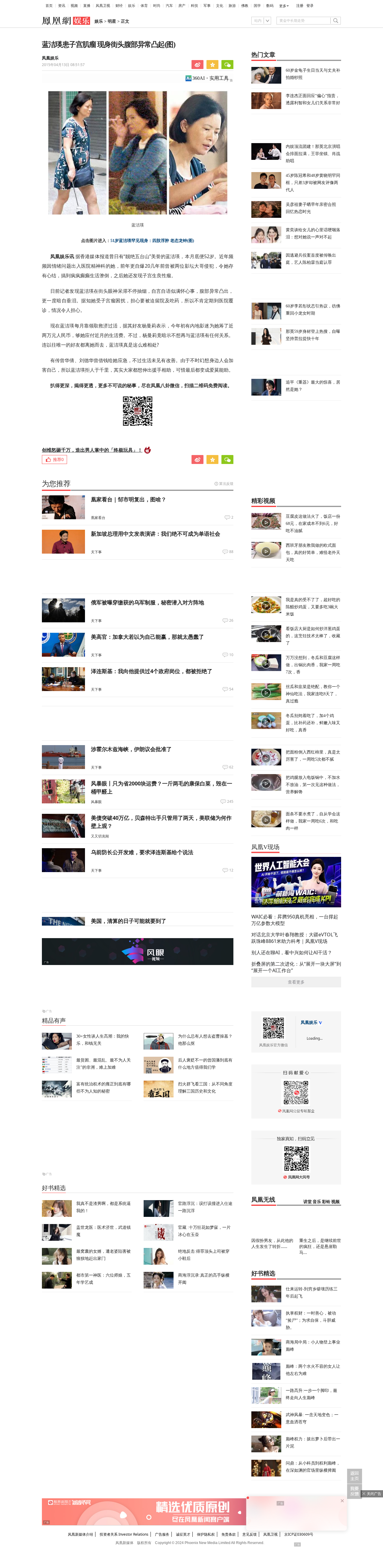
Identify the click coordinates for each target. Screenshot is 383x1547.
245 (230, 801)
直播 (86, 6)
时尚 (156, 6)
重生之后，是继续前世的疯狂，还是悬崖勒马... (320, 1246)
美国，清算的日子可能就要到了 (128, 920)
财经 (119, 6)
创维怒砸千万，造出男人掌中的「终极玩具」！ (92, 450)
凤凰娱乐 (50, 58)
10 (231, 655)
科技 (194, 6)
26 (231, 620)
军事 (207, 6)
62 (231, 767)
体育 (144, 6)
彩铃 (326, 1202)
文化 (219, 6)
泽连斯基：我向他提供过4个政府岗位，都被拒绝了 (151, 671)
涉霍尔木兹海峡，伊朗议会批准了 (131, 749)
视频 (74, 6)
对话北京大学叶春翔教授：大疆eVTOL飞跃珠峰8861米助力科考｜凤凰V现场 (294, 937)
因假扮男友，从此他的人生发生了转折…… (272, 1243)
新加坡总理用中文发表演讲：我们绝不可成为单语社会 (155, 533)
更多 (282, 6)
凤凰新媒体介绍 (80, 1534)
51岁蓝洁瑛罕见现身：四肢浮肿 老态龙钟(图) (152, 240)
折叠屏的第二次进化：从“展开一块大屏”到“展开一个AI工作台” (296, 967)
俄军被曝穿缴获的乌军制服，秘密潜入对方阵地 (147, 602)
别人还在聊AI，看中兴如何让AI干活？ (291, 952)
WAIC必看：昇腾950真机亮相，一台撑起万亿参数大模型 (294, 919)
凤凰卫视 (103, 6)
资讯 (61, 6)
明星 (112, 21)
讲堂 (307, 1202)
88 (231, 551)
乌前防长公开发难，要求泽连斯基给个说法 (142, 852)
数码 (269, 6)
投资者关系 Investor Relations (124, 1534)
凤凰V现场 (265, 847)
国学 (257, 6)
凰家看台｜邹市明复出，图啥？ (128, 499)
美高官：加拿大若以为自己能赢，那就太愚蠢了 (147, 636)
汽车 (169, 6)
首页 (49, 6)
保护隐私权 (206, 1534)
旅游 (232, 6)
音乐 (317, 1202)
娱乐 (131, 6)
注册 (299, 6)
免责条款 (228, 1534)
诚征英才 (183, 1534)
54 (231, 689)
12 (231, 870)
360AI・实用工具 (210, 78)
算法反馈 (226, 483)
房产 (182, 6)
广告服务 (162, 1534)
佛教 (244, 6)
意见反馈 (249, 1534)
